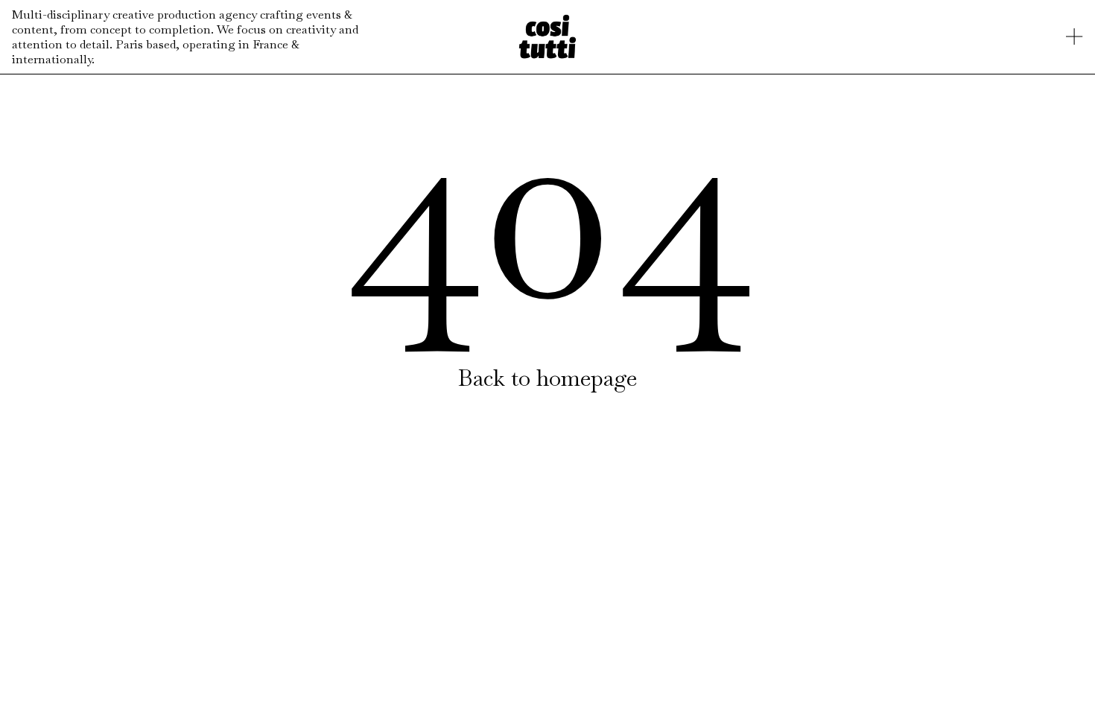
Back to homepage (547, 378)
